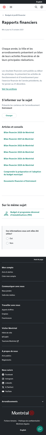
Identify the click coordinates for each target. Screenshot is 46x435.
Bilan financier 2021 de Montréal (18, 139)
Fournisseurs (7, 318)
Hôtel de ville (7, 333)
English (39, 2)
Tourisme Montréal (9, 341)
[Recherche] (36, 7)
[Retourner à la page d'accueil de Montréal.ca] (4, 7)
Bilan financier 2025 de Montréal (19, 165)
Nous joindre (7, 291)
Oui (11, 238)
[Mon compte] (41, 7)
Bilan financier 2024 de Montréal (19, 159)
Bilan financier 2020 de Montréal (19, 132)
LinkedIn (8, 383)
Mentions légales (22, 424)
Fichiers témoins (10, 421)
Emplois (5, 314)
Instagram (9, 379)
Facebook (9, 375)
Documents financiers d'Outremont (20, 181)
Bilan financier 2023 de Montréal (19, 152)
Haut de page (38, 259)
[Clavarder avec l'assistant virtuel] (40, 429)
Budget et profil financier (15, 15)
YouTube (8, 391)
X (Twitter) (9, 387)
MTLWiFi (5, 337)
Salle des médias (8, 295)
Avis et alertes (7, 272)
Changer (9, 116)
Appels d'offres (8, 310)
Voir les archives (9, 89)
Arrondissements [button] (10, 401)
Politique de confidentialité (29, 421)
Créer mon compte (9, 276)
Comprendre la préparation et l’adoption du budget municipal (22, 173)
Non (11, 243)
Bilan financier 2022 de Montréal (19, 145)
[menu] (11, 7)
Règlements (6, 360)
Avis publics (6, 356)
